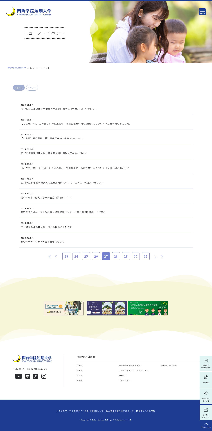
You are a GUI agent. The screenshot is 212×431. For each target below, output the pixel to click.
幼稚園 (79, 365)
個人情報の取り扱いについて (120, 410)
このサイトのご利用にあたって (89, 410)
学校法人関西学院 (169, 365)
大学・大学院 (125, 380)
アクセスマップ (64, 410)
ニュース (19, 87)
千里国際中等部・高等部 (130, 365)
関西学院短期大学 (17, 68)
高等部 (79, 380)
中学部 (79, 375)
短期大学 (123, 375)
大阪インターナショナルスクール (134, 370)
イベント (32, 87)
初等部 (79, 370)
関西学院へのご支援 (145, 410)
